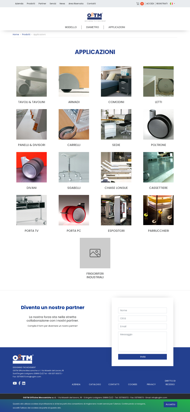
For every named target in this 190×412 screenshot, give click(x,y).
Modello (71, 27)
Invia (142, 356)
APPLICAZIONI (117, 27)
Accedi (150, 3)
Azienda (19, 3)
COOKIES (132, 384)
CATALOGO (95, 384)
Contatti (91, 3)
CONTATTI (113, 384)
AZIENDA (76, 384)
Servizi (53, 3)
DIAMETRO (92, 27)
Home (16, 34)
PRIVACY (151, 384)
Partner (42, 3)
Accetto (170, 404)
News (62, 3)
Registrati (162, 3)
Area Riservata (76, 3)
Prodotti (31, 3)
